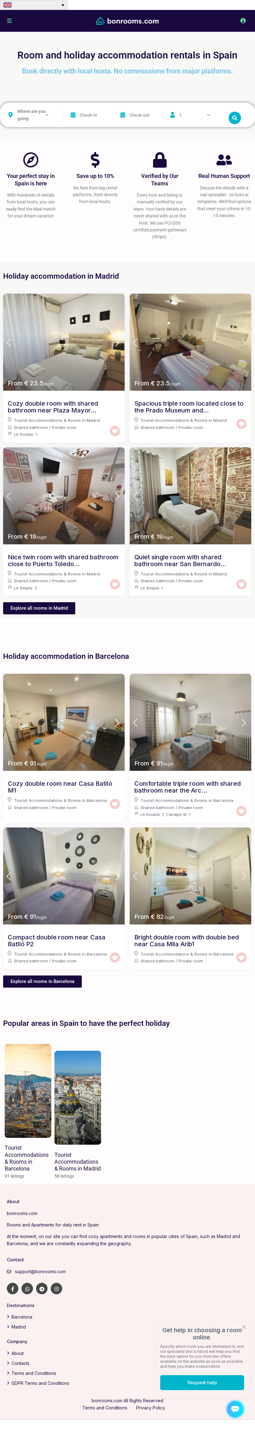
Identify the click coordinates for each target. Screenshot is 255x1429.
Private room (64, 427)
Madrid (19, 1326)
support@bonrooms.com (40, 1271)
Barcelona (22, 1317)
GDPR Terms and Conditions (40, 1383)
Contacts (21, 1363)
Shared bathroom (31, 427)
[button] (33, 5)
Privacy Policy (150, 1407)
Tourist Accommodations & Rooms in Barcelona (60, 800)
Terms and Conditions (34, 1373)
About (18, 1353)
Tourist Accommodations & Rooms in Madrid (57, 420)
